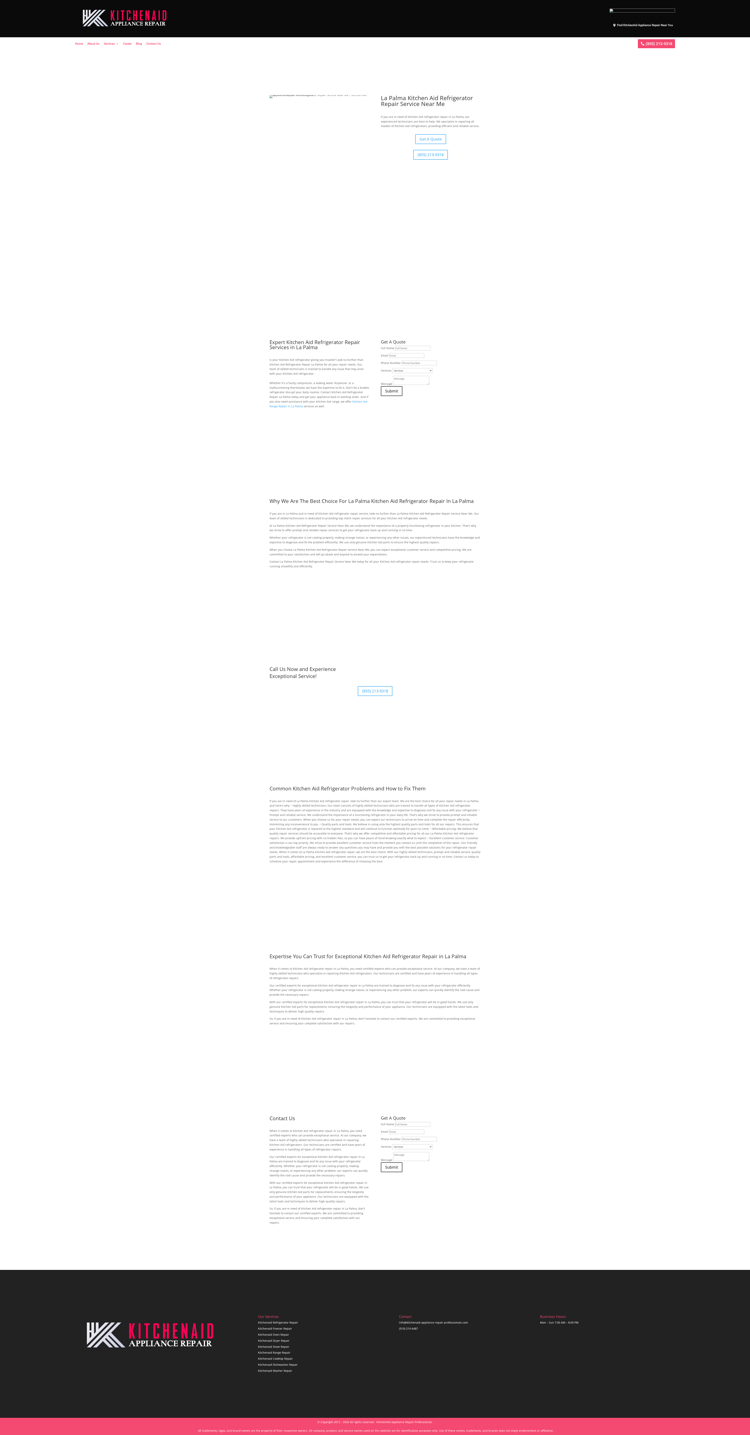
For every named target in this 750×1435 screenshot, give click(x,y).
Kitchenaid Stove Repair (273, 1347)
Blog (139, 43)
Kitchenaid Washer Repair (275, 1371)
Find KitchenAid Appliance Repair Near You (645, 25)
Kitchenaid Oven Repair (273, 1334)
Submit (391, 391)
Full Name (387, 348)
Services (109, 43)
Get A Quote (431, 139)
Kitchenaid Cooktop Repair (275, 1358)
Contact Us (153, 43)
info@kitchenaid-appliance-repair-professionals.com (433, 1322)
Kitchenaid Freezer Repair (275, 1328)
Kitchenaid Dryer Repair (273, 1340)
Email (384, 355)
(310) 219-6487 (408, 1328)
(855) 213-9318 (659, 43)
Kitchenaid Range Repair (274, 1352)
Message (386, 384)
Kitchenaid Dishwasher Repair (278, 1364)
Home (79, 43)
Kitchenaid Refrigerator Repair (278, 1322)
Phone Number (391, 363)
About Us (93, 43)
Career (127, 43)
